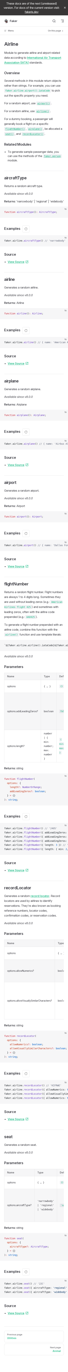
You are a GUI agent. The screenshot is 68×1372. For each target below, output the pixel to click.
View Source (16, 262)
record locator (40, 896)
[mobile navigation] (62, 21)
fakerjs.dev (32, 12)
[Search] (54, 21)
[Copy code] (62, 212)
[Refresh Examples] (25, 228)
